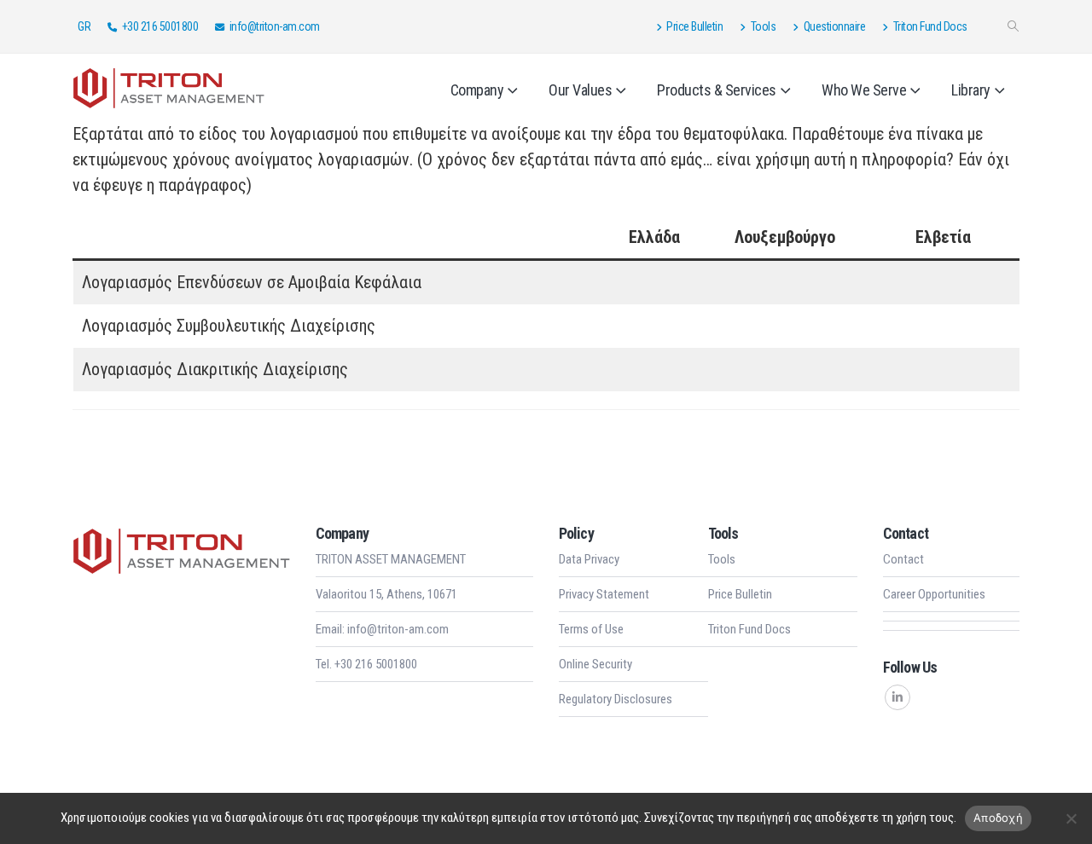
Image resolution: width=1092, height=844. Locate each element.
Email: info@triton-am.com (382, 629)
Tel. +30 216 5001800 (366, 664)
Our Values (580, 90)
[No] (1070, 818)
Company (477, 90)
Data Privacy (589, 559)
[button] (1013, 26)
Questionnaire (835, 26)
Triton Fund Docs (930, 26)
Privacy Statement (604, 594)
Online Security (595, 664)
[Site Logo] (168, 87)
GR (84, 26)
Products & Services (716, 90)
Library (970, 90)
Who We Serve (864, 90)
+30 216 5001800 (160, 26)
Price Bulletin (694, 26)
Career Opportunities (934, 594)
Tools (763, 26)
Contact (903, 559)
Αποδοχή (998, 817)
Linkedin (897, 697)
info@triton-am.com (274, 26)
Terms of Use (591, 629)
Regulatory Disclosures (615, 699)
